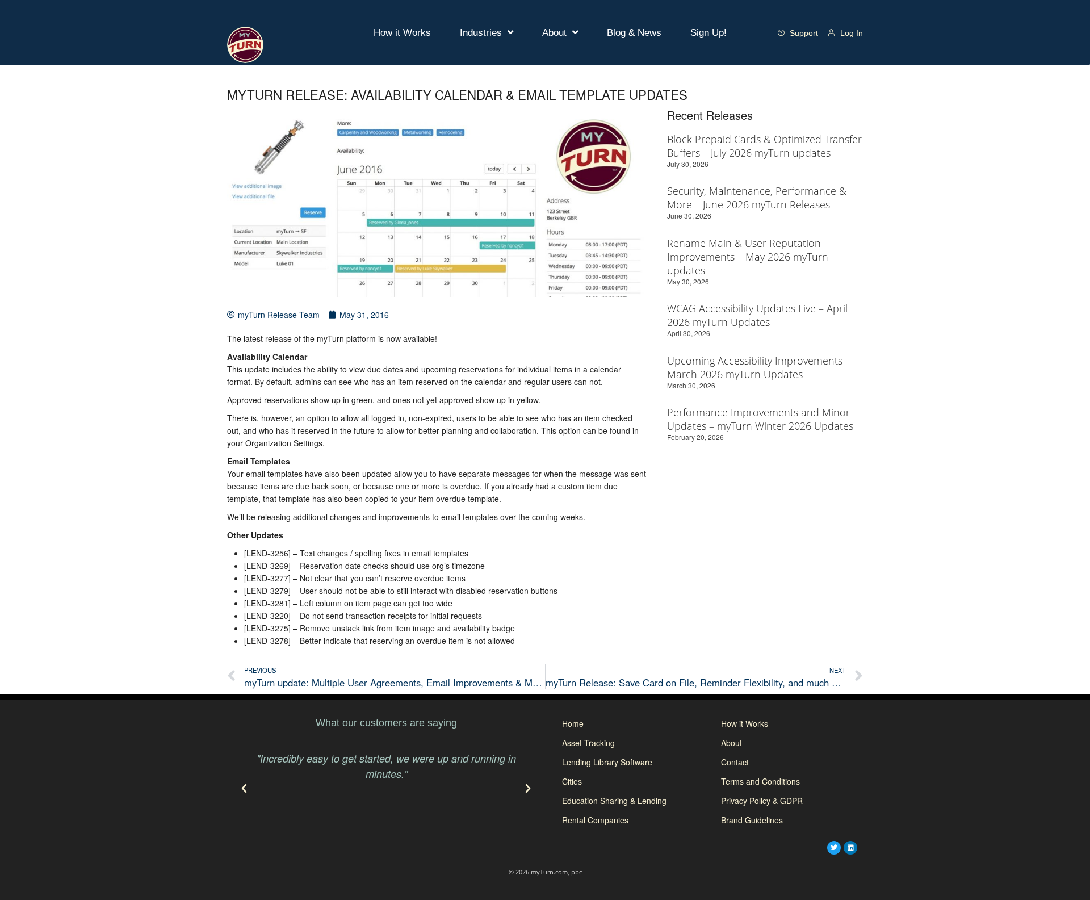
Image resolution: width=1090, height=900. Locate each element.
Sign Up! (708, 32)
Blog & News (634, 32)
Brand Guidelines (752, 820)
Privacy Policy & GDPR (762, 800)
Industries (481, 32)
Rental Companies (595, 820)
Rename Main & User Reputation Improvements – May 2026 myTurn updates (747, 256)
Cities (572, 781)
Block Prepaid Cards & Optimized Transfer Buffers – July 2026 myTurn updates (764, 146)
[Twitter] (834, 848)
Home (573, 723)
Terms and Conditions (760, 781)
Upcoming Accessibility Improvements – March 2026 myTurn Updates (758, 367)
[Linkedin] (850, 848)
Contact (735, 762)
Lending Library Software (607, 762)
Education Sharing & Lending (614, 800)
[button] (244, 788)
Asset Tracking (588, 742)
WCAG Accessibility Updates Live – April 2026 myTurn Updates (757, 315)
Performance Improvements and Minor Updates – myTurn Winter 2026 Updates (760, 419)
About (554, 32)
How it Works (402, 32)
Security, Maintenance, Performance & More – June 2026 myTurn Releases (756, 197)
